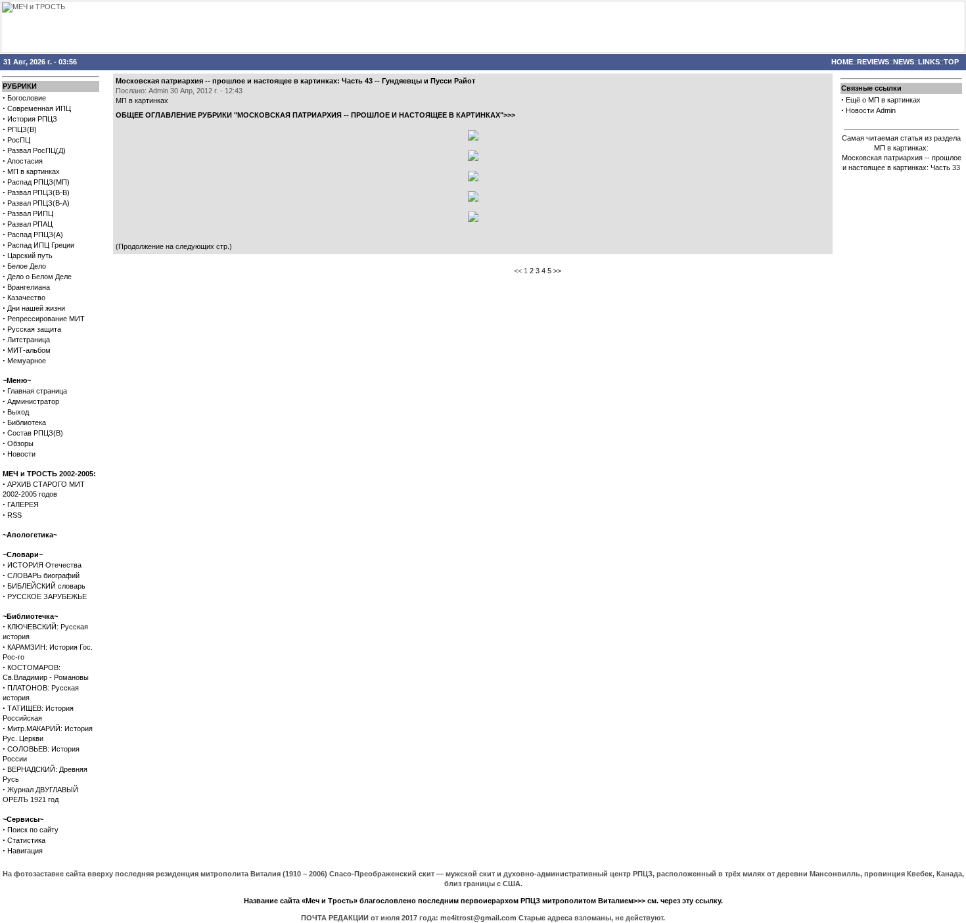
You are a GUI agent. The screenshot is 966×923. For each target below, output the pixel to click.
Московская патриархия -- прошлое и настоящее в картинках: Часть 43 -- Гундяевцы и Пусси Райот (295, 81)
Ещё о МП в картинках (883, 100)
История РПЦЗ (32, 119)
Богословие (26, 98)
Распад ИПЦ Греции (40, 245)
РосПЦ (18, 140)
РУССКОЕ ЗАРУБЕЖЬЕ (47, 596)
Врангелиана (28, 287)
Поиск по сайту (32, 830)
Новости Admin (871, 110)
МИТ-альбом (29, 350)
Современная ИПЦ (39, 108)
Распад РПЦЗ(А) (35, 234)
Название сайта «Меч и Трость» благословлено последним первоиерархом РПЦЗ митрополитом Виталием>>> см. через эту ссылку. (483, 901)
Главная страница (37, 391)
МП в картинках (33, 171)
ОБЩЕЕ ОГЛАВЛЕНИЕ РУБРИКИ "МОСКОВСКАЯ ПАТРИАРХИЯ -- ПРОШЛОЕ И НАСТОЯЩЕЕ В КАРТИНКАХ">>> (315, 115)
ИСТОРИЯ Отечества (44, 565)
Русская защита (34, 329)
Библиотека (26, 422)
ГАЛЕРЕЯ (23, 504)
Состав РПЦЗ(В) (35, 433)
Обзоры (20, 443)
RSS (14, 515)
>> (557, 271)
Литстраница (28, 340)
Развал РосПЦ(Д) (36, 150)
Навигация (25, 851)
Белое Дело (26, 266)
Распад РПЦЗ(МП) (38, 182)
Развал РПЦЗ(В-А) (38, 203)
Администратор (33, 401)
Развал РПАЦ (30, 224)
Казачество (26, 298)
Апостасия (25, 161)
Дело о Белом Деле (39, 277)
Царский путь (30, 255)
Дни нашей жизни (36, 308)
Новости (21, 454)
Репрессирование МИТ (46, 319)
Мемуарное (26, 361)
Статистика (26, 840)
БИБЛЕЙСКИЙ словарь (46, 586)
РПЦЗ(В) (22, 129)
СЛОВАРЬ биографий (43, 575)
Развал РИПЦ (30, 213)
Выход (18, 412)
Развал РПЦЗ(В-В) (38, 192)
